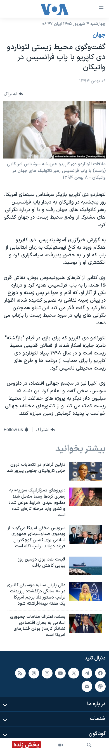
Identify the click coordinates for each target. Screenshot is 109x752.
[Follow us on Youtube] (60, 673)
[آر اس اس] (20, 673)
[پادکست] (100, 686)
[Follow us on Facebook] (100, 673)
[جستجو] (89, 745)
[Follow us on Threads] (34, 673)
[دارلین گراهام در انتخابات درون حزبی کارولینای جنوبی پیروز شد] (85, 471)
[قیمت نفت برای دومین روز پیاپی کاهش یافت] (85, 566)
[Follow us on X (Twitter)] (73, 673)
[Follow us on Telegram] (87, 673)
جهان (99, 35)
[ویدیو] (60, 745)
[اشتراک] (87, 686)
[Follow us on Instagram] (47, 673)
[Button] (13, 94)
